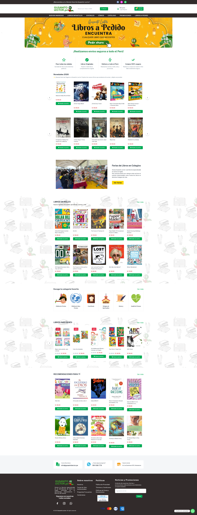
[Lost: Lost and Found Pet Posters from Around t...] (98, 254)
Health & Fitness (136, 306)
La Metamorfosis (123, 139)
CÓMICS (101, 15)
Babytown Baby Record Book (108, 131)
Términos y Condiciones (103, 487)
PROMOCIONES (125, 15)
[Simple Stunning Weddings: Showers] (134, 218)
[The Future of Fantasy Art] (98, 218)
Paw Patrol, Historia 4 (124, 103)
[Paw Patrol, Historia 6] (90, 91)
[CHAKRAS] (72, 127)
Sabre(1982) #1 (94, 400)
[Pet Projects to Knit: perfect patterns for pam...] (80, 254)
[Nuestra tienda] (119, 464)
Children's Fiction (61, 306)
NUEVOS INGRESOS (56, 15)
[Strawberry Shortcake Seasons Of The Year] (98, 425)
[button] (139, 8)
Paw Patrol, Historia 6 (88, 103)
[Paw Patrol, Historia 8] (54, 91)
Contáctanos (81, 495)
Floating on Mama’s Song (115, 438)
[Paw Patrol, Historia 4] (126, 91)
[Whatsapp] (125, 2)
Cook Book (91, 306)
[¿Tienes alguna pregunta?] (89, 464)
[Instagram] (121, 2)
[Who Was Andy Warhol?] (116, 254)
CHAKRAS (67, 139)
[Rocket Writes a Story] (62, 425)
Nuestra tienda (126, 463)
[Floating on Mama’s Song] (116, 425)
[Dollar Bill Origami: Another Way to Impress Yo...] (62, 218)
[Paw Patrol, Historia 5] (108, 91)
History (121, 306)
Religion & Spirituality (106, 307)
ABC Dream (130, 349)
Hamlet (139, 139)
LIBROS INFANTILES (74, 15)
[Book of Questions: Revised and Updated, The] (116, 388)
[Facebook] (118, 2)
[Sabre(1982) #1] (98, 388)
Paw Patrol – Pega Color (115, 349)
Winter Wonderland (132, 267)
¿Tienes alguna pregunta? (99, 463)
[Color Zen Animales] (80, 336)
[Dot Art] (80, 218)
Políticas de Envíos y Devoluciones (102, 491)
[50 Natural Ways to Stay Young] (134, 425)
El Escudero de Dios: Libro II (80, 400)
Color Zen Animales (78, 349)
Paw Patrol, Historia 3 (142, 103)
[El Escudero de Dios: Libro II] (80, 388)
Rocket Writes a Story (60, 438)
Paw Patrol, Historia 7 (70, 103)
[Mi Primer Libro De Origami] (90, 127)
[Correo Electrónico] (57, 464)
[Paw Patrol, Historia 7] (72, 91)
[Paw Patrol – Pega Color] (116, 336)
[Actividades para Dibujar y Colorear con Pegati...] (98, 336)
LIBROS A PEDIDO (141, 15)
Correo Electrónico (66, 463)
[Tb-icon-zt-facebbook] (57, 503)
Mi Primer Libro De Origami (89, 139)
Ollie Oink (57, 400)
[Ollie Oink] (62, 388)
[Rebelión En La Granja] (54, 127)
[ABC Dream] (134, 336)
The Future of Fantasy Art (97, 231)
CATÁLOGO (112, 15)
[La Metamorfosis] (126, 127)
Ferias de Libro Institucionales (82, 488)
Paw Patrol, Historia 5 (106, 103)
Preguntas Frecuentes (84, 492)
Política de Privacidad (103, 484)
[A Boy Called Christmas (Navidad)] (80, 425)
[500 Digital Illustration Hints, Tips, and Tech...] (62, 254)
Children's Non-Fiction (75, 307)
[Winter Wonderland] (134, 254)
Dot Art (75, 231)
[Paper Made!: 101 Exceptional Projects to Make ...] (116, 218)
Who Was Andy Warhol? (115, 267)
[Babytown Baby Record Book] (106, 123)
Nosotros (80, 484)
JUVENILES (90, 15)
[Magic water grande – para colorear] (62, 336)
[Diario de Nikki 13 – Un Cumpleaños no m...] (134, 389)
